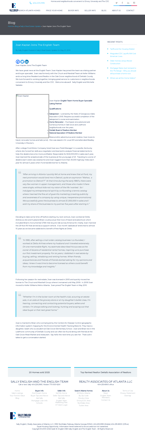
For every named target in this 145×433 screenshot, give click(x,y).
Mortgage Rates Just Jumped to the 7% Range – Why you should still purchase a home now (123, 71)
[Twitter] (22, 62)
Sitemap (127, 396)
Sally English (23, 50)
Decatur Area (83, 398)
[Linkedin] (27, 62)
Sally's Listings (17, 393)
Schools (39, 403)
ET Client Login (62, 405)
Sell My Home (61, 393)
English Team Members (105, 397)
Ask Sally (39, 398)
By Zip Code (83, 396)
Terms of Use (128, 391)
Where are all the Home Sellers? (123, 78)
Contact (130, 11)
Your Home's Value (17, 396)
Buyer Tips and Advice (39, 396)
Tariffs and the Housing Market (122, 49)
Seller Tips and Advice (61, 396)
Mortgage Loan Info (39, 401)
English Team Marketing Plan (61, 402)
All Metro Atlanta (83, 393)
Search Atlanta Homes (29, 11)
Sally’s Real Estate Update (30, 26)
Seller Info (90, 11)
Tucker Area (83, 406)
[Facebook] (18, 62)
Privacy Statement (127, 393)
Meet (106, 393)
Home (10, 26)
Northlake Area (83, 403)
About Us (116, 11)
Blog (104, 11)
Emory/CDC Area (83, 401)
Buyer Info (73, 11)
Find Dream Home (39, 393)
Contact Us (105, 400)
